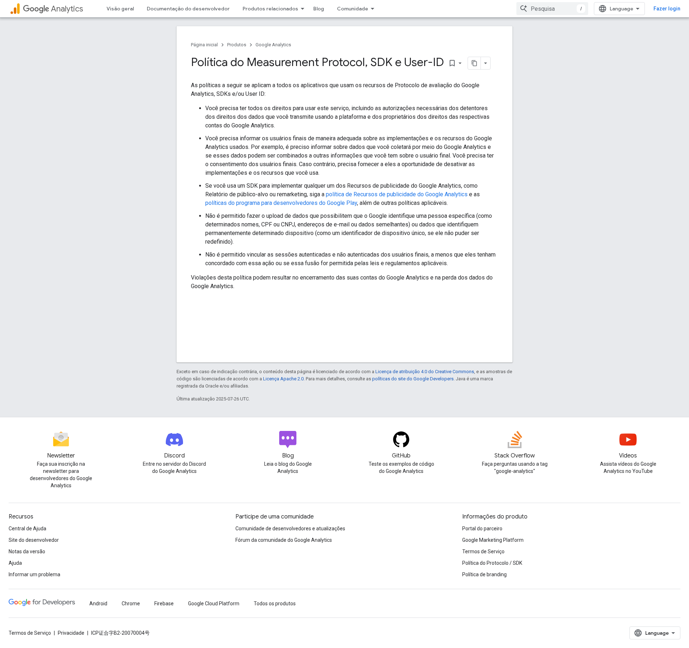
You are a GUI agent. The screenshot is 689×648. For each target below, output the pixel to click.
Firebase (164, 603)
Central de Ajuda (27, 528)
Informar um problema (34, 574)
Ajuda (15, 563)
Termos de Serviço (483, 551)
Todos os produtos (275, 603)
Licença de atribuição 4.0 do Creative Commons (424, 371)
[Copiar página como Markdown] (474, 63)
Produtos (236, 44)
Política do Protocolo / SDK (492, 563)
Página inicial (204, 44)
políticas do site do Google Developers (413, 378)
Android (98, 603)
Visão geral (120, 8)
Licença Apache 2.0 (283, 378)
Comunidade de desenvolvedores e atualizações (290, 528)
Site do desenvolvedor (34, 540)
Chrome (131, 603)
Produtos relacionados (270, 8)
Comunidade (352, 8)
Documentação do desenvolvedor (188, 8)
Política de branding (484, 574)
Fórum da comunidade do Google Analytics (283, 540)
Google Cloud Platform (213, 603)
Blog (318, 8)
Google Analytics (273, 44)
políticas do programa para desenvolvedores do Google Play (281, 202)
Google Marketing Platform (493, 540)
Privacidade (71, 633)
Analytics (67, 9)
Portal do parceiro (482, 528)
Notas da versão (27, 551)
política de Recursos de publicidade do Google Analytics (397, 194)
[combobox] (552, 8)
